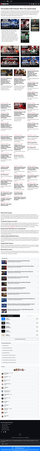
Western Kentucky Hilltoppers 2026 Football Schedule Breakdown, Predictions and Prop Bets (6, 125)
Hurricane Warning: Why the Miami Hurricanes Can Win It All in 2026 (18, 293)
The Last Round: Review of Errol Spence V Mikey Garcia (33, 177)
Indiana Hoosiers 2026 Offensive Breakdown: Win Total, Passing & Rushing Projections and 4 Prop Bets (10, 52)
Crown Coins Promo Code (5, 428)
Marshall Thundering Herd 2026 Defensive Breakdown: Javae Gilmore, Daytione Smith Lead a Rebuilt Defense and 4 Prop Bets (25, 38)
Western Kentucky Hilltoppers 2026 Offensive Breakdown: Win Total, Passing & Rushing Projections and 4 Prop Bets (20, 81)
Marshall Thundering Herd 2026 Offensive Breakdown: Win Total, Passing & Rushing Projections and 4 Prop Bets (33, 74)
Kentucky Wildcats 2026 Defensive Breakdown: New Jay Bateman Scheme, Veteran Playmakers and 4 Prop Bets (9, 24)
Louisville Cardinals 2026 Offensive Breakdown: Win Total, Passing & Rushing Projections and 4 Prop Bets (30, 52)
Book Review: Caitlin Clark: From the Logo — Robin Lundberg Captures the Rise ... (20, 309)
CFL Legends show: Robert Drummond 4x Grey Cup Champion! (6, 194)
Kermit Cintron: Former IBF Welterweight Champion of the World (20, 198)
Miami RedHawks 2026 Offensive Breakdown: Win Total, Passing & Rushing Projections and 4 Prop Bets (10, 63)
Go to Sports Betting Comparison (20, 339)
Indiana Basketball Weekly (33, 136)
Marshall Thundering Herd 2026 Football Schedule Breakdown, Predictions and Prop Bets (33, 116)
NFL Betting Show (5, 174)
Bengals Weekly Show (19, 155)
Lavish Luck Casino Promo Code (6, 424)
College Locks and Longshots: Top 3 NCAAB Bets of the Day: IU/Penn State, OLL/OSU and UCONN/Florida (19, 147)
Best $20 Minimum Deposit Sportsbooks (9, 362)
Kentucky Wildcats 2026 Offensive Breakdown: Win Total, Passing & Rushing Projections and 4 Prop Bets (30, 63)
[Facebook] (29, 4)
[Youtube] (33, 4)
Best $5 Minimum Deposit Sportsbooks (9, 357)
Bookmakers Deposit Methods (8, 350)
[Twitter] (31, 4)
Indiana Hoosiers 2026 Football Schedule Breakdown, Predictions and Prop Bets (6, 146)
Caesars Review (8, 335)
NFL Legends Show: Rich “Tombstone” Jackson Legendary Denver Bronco (33, 185)
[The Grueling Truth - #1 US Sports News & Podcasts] (4, 4)
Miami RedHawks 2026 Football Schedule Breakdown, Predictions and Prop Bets (6, 106)
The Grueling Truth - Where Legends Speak (6, 6)
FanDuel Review (8, 319)
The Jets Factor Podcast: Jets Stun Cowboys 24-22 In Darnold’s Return (33, 168)
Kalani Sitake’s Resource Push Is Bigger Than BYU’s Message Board (18, 260)
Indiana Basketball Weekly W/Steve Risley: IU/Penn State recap (20, 168)
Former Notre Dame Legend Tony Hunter (18, 193)
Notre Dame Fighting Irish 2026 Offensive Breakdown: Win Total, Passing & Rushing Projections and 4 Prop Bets (6, 81)
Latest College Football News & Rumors (17, 6)
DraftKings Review (8, 327)
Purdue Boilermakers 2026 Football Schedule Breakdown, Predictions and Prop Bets (33, 106)
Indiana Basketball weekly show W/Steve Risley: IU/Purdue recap (19, 177)
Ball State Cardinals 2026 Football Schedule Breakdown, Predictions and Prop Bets (32, 125)
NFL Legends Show (31, 147)
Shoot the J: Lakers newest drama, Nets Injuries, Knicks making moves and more (19, 186)
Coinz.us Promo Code (5, 425)
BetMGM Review (8, 323)
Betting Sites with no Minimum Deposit (9, 355)
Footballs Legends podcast (10, 226)
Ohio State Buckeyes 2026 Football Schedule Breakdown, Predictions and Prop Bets (20, 113)
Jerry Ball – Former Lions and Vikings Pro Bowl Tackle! (6, 199)
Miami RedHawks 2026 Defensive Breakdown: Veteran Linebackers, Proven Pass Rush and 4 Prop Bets (25, 26)
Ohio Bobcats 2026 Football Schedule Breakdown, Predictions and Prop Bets (6, 116)
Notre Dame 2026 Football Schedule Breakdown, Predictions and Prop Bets (6, 137)
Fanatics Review (8, 331)
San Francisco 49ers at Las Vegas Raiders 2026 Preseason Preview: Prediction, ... (20, 266)
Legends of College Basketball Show (5, 168)
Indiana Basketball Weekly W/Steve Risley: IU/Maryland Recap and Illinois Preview (6, 182)
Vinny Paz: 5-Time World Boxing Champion (6, 205)
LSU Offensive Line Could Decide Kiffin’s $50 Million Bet (16, 287)
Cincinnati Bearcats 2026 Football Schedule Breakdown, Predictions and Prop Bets (6, 156)
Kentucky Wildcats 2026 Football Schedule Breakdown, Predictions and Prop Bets (32, 94)
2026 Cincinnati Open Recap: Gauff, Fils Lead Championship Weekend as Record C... (21, 304)
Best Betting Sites (5, 345)
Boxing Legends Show (32, 142)
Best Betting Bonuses (6, 352)
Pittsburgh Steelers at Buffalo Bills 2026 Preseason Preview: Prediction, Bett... (20, 271)
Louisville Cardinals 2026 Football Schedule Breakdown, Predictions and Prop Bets (32, 85)
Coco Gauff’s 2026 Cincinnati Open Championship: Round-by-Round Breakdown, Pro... (21, 298)
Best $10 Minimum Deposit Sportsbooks (9, 360)
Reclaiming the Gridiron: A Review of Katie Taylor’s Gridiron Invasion (19, 137)
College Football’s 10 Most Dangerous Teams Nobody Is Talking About (18, 282)
